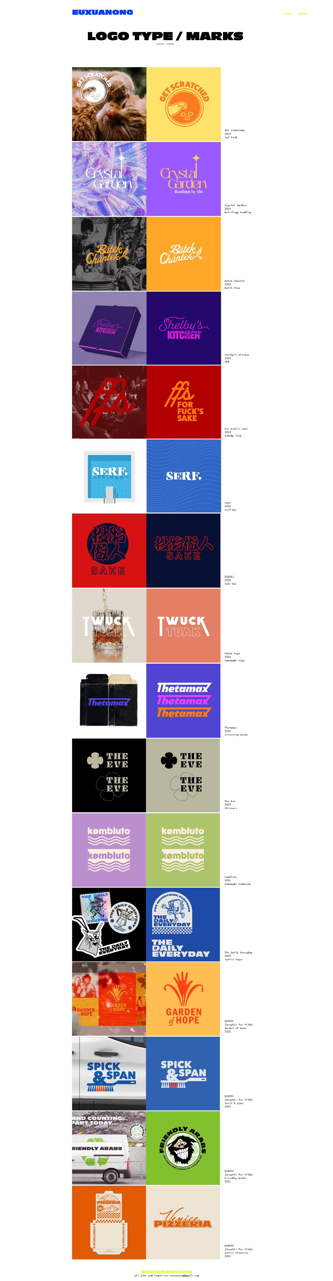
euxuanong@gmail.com (184, 1275)
